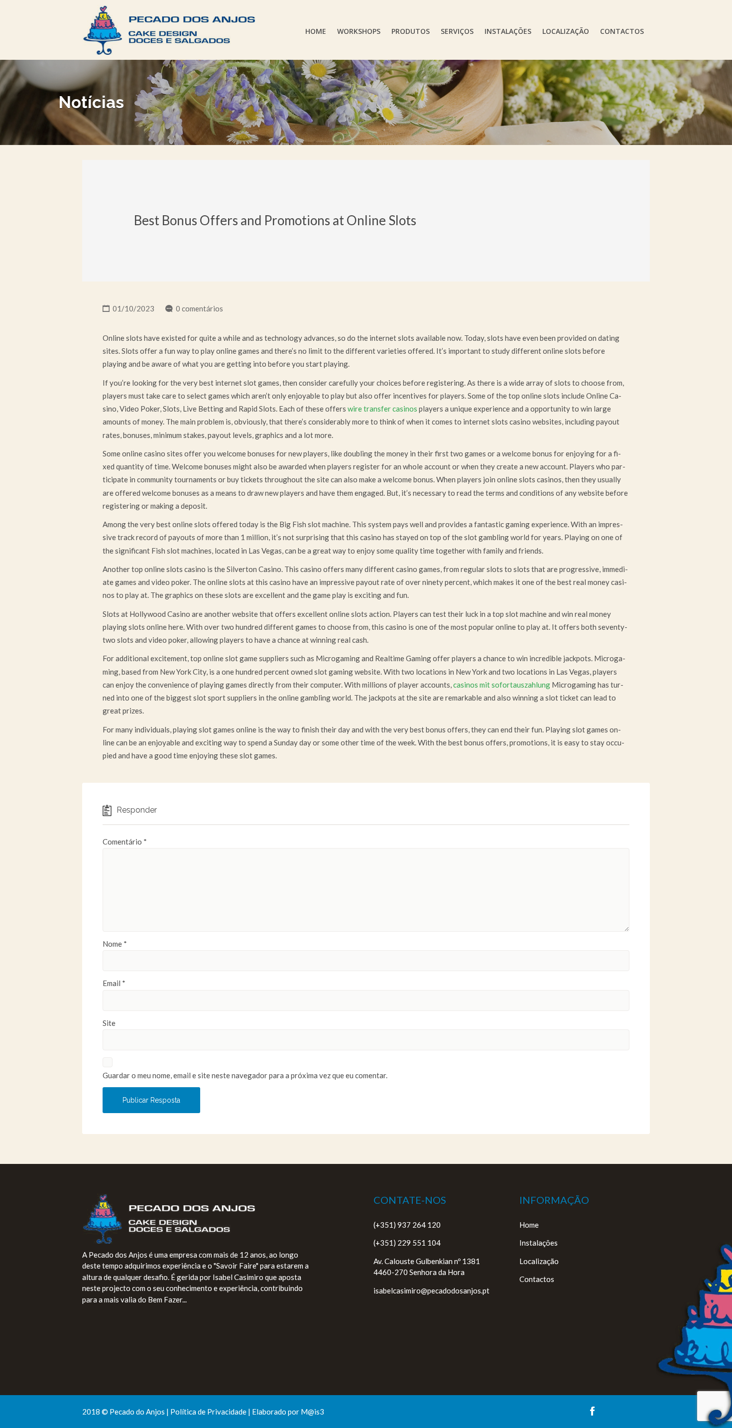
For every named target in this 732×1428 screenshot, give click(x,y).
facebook (592, 1411)
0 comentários (199, 308)
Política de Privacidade (208, 1411)
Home (315, 31)
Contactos (622, 31)
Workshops (358, 31)
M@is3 (312, 1411)
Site (109, 1022)
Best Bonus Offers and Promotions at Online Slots (275, 220)
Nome (115, 943)
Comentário (125, 841)
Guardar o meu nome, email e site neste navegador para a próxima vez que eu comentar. (245, 1075)
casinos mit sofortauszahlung (501, 684)
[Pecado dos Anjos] (168, 30)
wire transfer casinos (382, 408)
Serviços (457, 31)
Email (114, 983)
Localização (565, 31)
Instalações (508, 31)
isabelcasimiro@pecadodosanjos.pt (431, 1290)
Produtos (410, 31)
